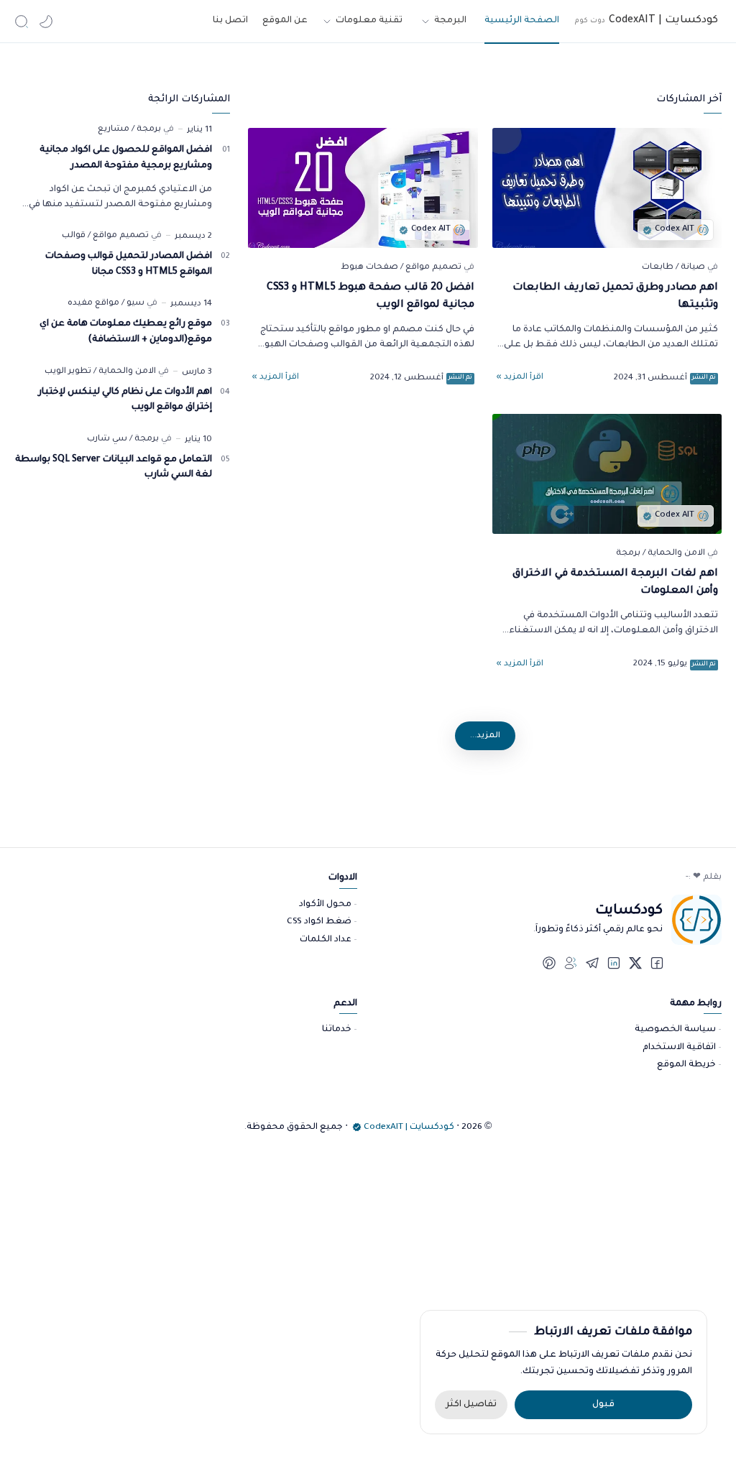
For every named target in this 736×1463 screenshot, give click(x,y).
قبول (603, 1405)
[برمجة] (628, 553)
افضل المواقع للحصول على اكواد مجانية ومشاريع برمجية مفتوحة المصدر (126, 158)
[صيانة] (690, 267)
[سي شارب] (107, 439)
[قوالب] (74, 236)
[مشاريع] (113, 130)
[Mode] (46, 21)
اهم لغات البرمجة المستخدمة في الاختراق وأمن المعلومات (615, 582)
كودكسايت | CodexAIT (409, 1127)
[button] (657, 963)
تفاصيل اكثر (471, 1405)
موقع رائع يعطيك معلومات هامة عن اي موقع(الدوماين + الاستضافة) (126, 332)
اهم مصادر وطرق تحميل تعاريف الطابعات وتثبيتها (615, 296)
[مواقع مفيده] (93, 303)
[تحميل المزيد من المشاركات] (485, 735)
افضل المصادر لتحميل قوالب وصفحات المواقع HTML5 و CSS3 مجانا (128, 264)
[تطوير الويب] (68, 372)
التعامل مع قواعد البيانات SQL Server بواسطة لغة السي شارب (113, 468)
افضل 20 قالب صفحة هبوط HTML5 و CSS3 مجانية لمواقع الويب (370, 296)
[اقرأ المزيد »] (519, 377)
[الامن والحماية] (674, 553)
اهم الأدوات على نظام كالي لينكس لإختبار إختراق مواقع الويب (125, 400)
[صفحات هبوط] (369, 267)
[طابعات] (657, 267)
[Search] (21, 21)
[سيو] (132, 303)
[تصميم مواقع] (430, 267)
